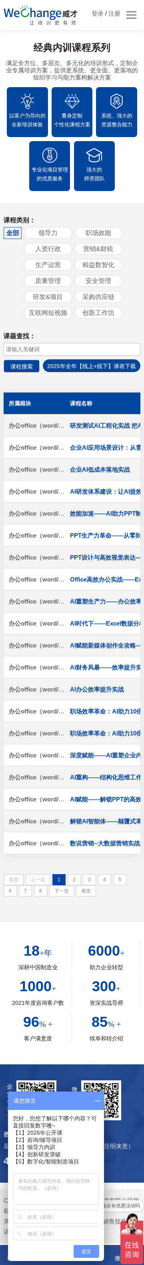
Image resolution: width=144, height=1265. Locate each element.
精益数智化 (98, 264)
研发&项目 (48, 296)
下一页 (61, 891)
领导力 (48, 232)
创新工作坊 (98, 312)
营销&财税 (98, 248)
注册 (114, 13)
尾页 (86, 891)
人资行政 (48, 248)
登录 (98, 13)
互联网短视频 (48, 312)
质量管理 (48, 280)
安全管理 (98, 280)
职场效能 (98, 232)
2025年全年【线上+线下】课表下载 (91, 366)
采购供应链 (98, 296)
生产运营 (48, 264)
